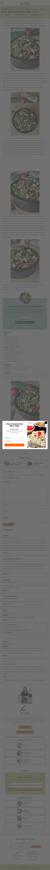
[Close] (46, 422)
